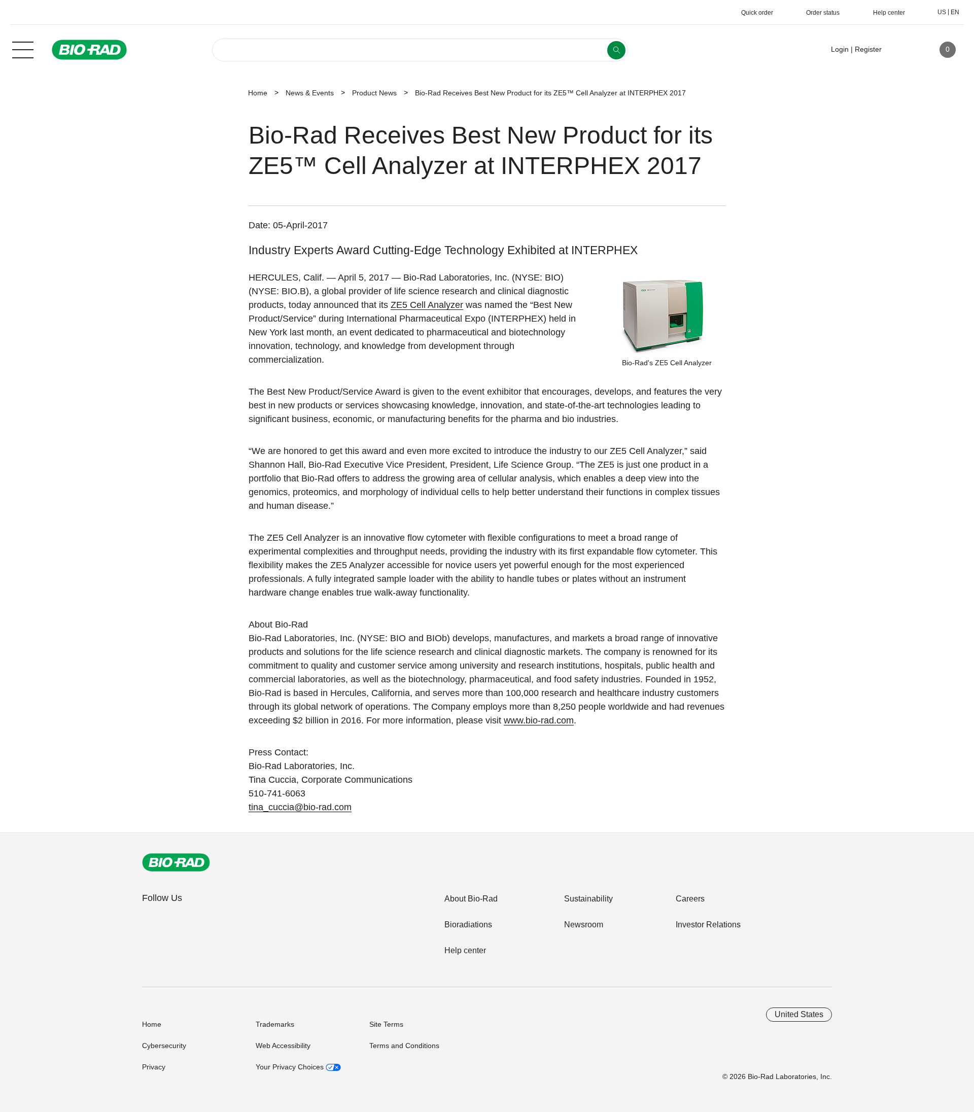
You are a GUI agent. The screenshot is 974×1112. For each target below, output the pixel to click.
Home (257, 93)
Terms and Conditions (404, 1045)
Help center (465, 950)
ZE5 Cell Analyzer (427, 305)
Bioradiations (468, 924)
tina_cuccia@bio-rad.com (300, 807)
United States (799, 1014)
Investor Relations (708, 924)
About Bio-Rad (471, 898)
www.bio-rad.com (539, 720)
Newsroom (583, 924)
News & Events (310, 93)
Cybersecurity (164, 1045)
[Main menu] (23, 49)
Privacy (153, 1067)
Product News (374, 93)
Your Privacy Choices (291, 1067)
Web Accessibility (283, 1045)
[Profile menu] (904, 50)
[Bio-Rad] (176, 862)
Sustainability (588, 898)
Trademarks (275, 1024)
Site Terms (386, 1024)
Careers (690, 898)
